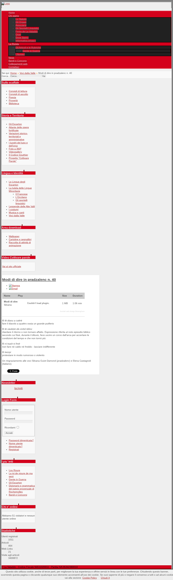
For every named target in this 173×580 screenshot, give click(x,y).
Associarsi (21, 25)
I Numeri (20, 54)
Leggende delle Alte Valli (22, 206)
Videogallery (15, 151)
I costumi (13, 209)
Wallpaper (14, 236)
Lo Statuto (21, 19)
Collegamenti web (18, 64)
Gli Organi (21, 22)
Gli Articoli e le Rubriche (28, 47)
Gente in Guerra (31, 51)
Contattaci (13, 67)
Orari (18, 34)
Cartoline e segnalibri (20, 239)
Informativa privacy (26, 40)
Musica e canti (16, 212)
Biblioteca (14, 103)
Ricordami (10, 427)
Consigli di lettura (18, 91)
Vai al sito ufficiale (11, 266)
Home (11, 12)
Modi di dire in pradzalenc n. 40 (29, 279)
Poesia (12, 97)
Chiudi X (105, 577)
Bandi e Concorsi (17, 60)
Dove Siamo (22, 37)
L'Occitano (21, 197)
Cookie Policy (89, 577)
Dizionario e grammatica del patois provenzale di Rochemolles (22, 488)
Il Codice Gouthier (18, 154)
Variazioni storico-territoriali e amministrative (18, 136)
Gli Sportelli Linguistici (27, 28)
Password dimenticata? (21, 440)
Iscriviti (18, 388)
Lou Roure (14, 470)
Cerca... (6, 76)
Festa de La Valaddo (27, 31)
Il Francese (22, 194)
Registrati (14, 449)
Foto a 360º (15, 148)
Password (10, 418)
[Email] (13, 288)
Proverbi (13, 100)
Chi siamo (13, 15)
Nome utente (11, 409)
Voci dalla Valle (27, 73)
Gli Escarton (15, 124)
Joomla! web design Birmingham (72, 311)
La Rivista (13, 44)
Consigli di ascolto (18, 94)
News (11, 57)
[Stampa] (14, 285)
